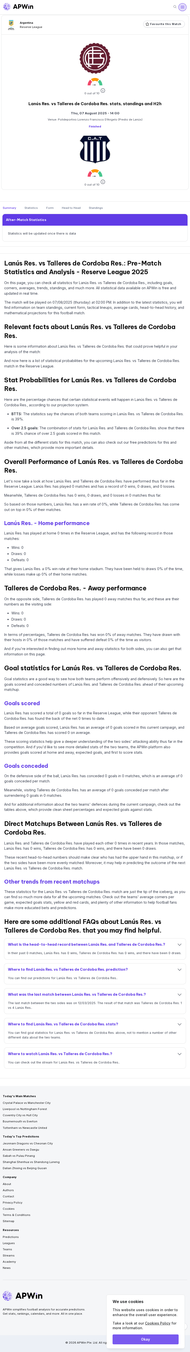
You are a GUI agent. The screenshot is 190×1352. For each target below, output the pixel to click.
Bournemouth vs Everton (20, 1121)
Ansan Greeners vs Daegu (21, 1149)
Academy (9, 1261)
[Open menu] (182, 7)
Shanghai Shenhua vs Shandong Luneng (31, 1162)
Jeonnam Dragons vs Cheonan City (28, 1143)
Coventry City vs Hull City (20, 1115)
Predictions (11, 1237)
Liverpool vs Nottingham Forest (25, 1109)
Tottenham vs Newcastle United (25, 1128)
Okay (145, 1339)
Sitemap (8, 1221)
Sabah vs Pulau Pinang (19, 1156)
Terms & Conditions (16, 1215)
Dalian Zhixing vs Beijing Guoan (25, 1168)
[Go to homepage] (18, 7)
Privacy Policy (12, 1202)
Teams (7, 1249)
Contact (8, 1196)
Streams (9, 1255)
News (7, 1268)
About (7, 1184)
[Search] (175, 7)
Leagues (9, 1243)
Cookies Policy (157, 1323)
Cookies (9, 1208)
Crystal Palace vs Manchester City (26, 1103)
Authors (8, 1190)
